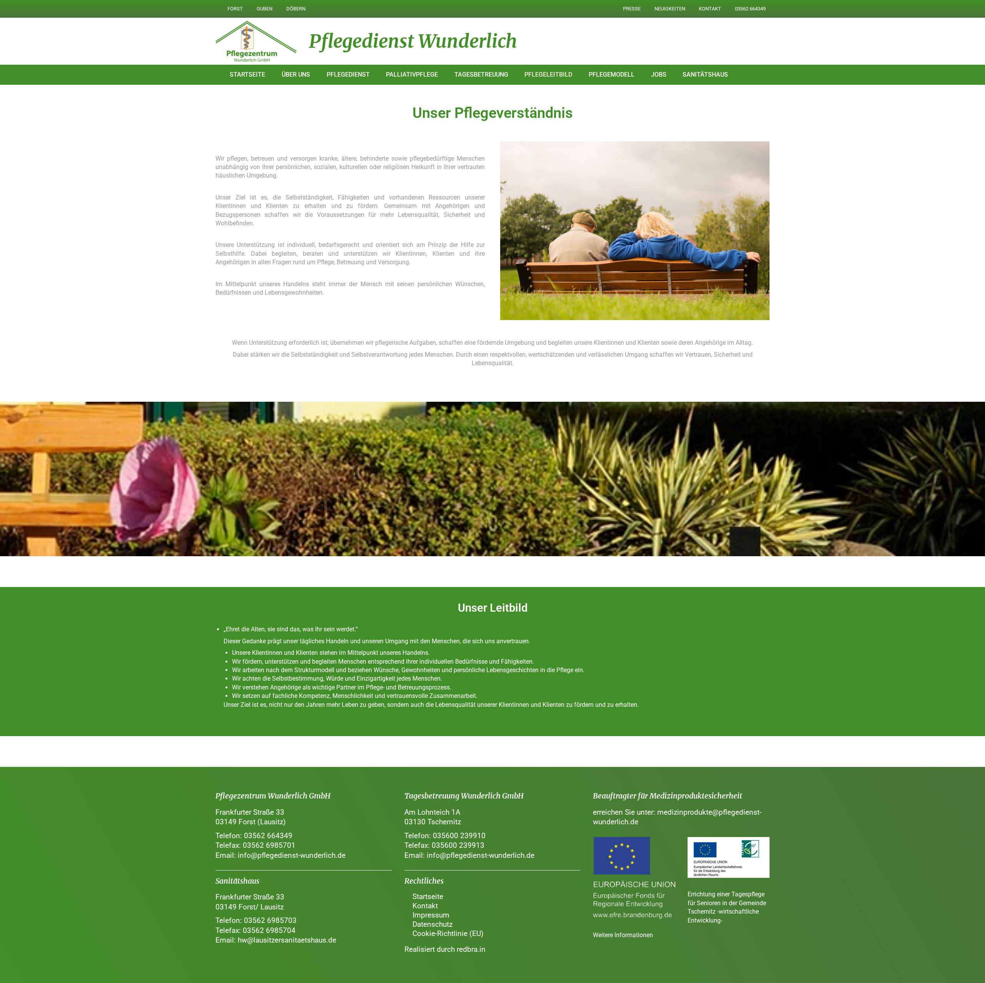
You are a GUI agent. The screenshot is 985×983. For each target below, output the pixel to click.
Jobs (658, 74)
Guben (264, 9)
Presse (632, 9)
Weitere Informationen (623, 935)
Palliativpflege (412, 74)
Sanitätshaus (705, 74)
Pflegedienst (348, 74)
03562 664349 (750, 9)
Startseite (247, 74)
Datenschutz (432, 924)
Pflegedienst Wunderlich (413, 41)
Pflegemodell (611, 74)
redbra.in (471, 949)
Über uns (296, 74)
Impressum (430, 915)
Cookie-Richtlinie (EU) (448, 933)
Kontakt (710, 9)
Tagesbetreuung (481, 74)
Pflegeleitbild (548, 74)
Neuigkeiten (669, 9)
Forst (235, 9)
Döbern (296, 9)
